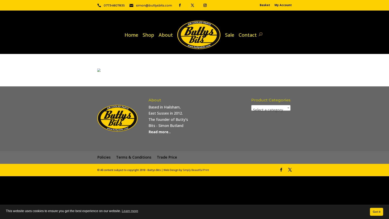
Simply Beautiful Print (196, 170)
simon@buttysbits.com (154, 5)
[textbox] (270, 110)
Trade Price (167, 157)
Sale (229, 34)
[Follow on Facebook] (180, 5)
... (160, 131)
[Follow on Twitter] (192, 5)
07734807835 (114, 5)
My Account (283, 5)
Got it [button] (376, 211)
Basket (265, 5)
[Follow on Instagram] (205, 5)
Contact (248, 34)
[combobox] (271, 108)
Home (131, 34)
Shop (148, 34)
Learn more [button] (130, 211)
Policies (104, 157)
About (166, 34)
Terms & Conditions (133, 157)
